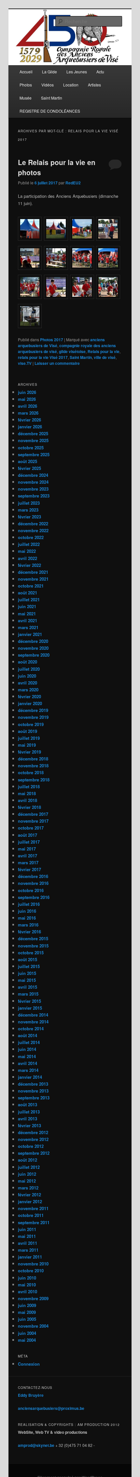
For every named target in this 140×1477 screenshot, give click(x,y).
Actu (100, 71)
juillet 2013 (29, 1112)
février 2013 (29, 1125)
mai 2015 (27, 980)
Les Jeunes (76, 71)
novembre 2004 (33, 1326)
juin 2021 (27, 606)
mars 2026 (28, 413)
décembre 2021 (33, 572)
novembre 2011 (33, 1208)
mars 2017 (28, 862)
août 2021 (27, 592)
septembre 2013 (33, 1097)
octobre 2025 (31, 447)
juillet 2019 (29, 738)
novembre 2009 (33, 1298)
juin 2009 (27, 1305)
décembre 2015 (33, 938)
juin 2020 (27, 676)
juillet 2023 (29, 503)
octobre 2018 (31, 772)
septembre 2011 (33, 1222)
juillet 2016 (29, 904)
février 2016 (29, 931)
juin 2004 (27, 1333)
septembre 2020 (33, 655)
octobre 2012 (31, 1146)
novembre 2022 (33, 530)
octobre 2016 (31, 890)
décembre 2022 (33, 523)
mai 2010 (27, 1284)
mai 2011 (27, 1236)
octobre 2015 (31, 952)
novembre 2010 (33, 1264)
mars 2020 (28, 689)
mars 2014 (28, 1070)
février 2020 (29, 696)
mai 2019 (27, 745)
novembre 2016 (33, 883)
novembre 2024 (33, 482)
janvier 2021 (30, 634)
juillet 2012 (29, 1167)
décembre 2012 (33, 1132)
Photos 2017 (51, 340)
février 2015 (29, 1001)
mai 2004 (27, 1340)
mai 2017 (27, 849)
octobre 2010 (31, 1270)
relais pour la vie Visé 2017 (43, 357)
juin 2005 (27, 1319)
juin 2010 (27, 1278)
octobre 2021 (31, 586)
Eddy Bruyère (31, 1395)
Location (70, 84)
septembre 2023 (33, 496)
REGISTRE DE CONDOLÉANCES (50, 111)
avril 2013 (27, 1118)
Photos (26, 84)
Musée (26, 98)
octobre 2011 (31, 1215)
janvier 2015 (30, 1008)
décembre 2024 (33, 475)
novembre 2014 (33, 1022)
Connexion (29, 1364)
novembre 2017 (33, 821)
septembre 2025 (33, 454)
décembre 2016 (33, 876)
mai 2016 (27, 918)
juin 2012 (27, 1174)
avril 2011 (27, 1243)
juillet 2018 (29, 786)
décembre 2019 (33, 710)
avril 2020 (27, 683)
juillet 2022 (29, 544)
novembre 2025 (33, 440)
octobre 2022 (31, 537)
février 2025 (29, 468)
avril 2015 (27, 987)
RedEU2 (73, 183)
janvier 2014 (30, 1077)
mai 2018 (27, 793)
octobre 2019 (31, 724)
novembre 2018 (33, 765)
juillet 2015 (29, 966)
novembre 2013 (33, 1091)
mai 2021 (27, 613)
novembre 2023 (33, 489)
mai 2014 (27, 1056)
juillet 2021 (29, 599)
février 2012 (29, 1194)
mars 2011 (28, 1250)
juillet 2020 (29, 669)
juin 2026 (27, 392)
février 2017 (29, 869)
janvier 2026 (30, 426)
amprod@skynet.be (36, 1445)
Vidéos (47, 84)
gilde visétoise (72, 351)
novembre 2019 (33, 717)
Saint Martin (51, 98)
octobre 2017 (31, 828)
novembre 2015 (33, 946)
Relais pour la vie (103, 351)
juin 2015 (27, 973)
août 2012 (27, 1160)
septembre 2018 (33, 779)
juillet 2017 (29, 842)
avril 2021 (27, 620)
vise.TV (25, 363)
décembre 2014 (33, 1015)
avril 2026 (27, 406)
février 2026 (29, 420)
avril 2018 (27, 800)
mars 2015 (28, 994)
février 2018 (29, 807)
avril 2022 (27, 558)
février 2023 (29, 517)
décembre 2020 (33, 641)
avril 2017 (27, 855)
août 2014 (27, 1035)
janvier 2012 (30, 1201)
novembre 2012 (33, 1139)
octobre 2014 (31, 1028)
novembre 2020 (33, 648)
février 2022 (29, 565)
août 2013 (27, 1104)
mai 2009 (27, 1312)
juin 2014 (27, 1049)
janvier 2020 (30, 703)
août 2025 (27, 461)
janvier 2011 (30, 1257)
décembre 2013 (33, 1084)
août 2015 (27, 959)
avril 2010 (27, 1291)
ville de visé (105, 357)
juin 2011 (27, 1229)
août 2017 (27, 835)
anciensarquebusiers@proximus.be (51, 1408)
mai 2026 (27, 399)
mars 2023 (28, 510)
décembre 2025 (33, 433)
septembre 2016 (33, 897)
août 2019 (27, 731)
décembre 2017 (33, 814)
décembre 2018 (33, 759)
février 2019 (29, 752)
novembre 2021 (33, 579)
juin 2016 (27, 911)
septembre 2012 (33, 1153)
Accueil (26, 71)
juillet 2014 (29, 1042)
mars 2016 (28, 925)
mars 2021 (28, 627)
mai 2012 (27, 1181)
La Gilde (49, 71)
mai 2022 (27, 551)
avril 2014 (27, 1063)
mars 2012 (28, 1188)
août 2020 (27, 662)
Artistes (94, 84)
